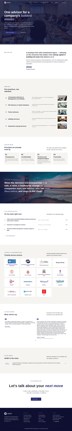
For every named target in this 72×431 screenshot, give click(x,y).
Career (56, 2)
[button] (5, 328)
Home (30, 2)
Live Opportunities (44, 2)
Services (35, 2)
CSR (52, 2)
